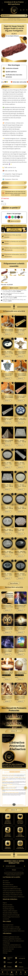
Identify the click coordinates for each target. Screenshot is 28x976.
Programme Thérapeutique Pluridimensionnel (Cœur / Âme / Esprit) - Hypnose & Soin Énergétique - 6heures (7, 697)
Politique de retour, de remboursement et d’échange (13, 942)
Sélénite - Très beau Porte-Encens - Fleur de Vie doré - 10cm (20, 485)
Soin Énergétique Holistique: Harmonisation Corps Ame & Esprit (20, 628)
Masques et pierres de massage (11, 915)
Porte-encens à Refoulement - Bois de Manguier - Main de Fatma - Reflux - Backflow (20, 374)
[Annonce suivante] (25, 3)
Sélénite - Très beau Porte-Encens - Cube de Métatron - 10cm (7, 485)
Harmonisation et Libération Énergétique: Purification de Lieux (20, 650)
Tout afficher (14, 583)
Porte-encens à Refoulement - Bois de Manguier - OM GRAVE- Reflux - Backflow (7, 396)
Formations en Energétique (10, 886)
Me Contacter (6, 882)
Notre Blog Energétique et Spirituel (12, 892)
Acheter (7, 334)
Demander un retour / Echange (11, 927)
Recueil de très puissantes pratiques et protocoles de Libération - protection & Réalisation (7, 606)
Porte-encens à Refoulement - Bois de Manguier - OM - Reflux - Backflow (7, 330)
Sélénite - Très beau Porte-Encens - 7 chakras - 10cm (7, 463)
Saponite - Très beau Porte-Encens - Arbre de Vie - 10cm (20, 574)
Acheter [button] (13, 731)
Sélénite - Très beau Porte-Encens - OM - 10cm (19, 530)
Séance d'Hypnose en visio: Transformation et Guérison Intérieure (20, 673)
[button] (2, 10)
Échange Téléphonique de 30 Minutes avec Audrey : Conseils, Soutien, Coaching (7, 628)
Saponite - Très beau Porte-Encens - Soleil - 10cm (7, 574)
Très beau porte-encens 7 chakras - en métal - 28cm (20, 330)
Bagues (5, 902)
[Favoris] (23, 10)
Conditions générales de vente (11, 937)
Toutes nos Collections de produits (12, 890)
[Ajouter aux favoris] (2, 316)
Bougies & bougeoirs (8, 907)
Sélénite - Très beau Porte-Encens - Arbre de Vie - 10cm (20, 507)
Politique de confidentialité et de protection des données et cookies (12, 946)
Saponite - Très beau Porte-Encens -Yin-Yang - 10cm (7, 352)
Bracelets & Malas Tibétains (10, 913)
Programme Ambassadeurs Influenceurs (13, 897)
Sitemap (5, 953)
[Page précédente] (2, 787)
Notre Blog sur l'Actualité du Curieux (13, 894)
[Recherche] (25, 15)
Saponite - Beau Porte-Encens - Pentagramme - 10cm (20, 419)
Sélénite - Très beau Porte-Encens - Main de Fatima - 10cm (20, 441)
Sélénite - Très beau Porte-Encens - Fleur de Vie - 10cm (7, 507)
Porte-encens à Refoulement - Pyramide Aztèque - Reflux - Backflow (7, 441)
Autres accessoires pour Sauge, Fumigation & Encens (14, 20)
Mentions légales (7, 951)
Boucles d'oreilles (7, 905)
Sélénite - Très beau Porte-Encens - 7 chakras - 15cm (20, 463)
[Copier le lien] (21, 217)
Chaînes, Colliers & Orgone (10, 911)
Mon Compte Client (8, 925)
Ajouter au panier (14, 288)
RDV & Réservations (8, 884)
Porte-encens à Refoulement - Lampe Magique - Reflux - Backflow (20, 352)
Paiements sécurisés (8, 949)
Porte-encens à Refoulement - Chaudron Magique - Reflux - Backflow (7, 374)
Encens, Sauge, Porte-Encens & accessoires (11, 918)
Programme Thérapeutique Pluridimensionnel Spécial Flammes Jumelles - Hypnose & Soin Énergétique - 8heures (20, 697)
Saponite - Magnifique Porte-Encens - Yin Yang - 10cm (20, 552)
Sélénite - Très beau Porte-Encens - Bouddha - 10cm (7, 552)
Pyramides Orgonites (8, 909)
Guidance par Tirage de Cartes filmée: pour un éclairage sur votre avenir (7, 673)
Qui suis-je (6, 880)
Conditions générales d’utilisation (12, 939)
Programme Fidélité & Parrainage (12, 888)
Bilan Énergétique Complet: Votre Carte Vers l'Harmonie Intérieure (20, 606)
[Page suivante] (25, 787)
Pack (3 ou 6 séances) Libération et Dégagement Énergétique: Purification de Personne (7, 650)
